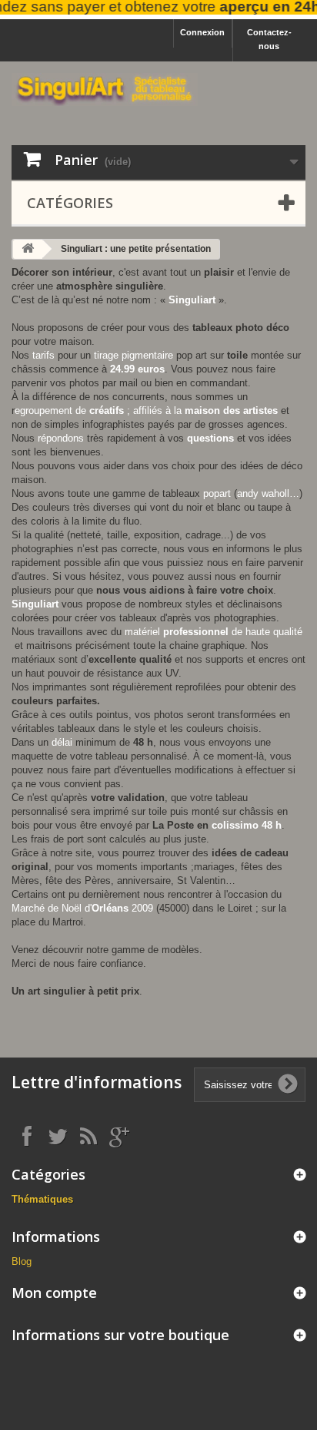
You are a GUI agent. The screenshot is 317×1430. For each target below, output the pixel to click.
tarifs (43, 355)
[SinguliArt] (105, 89)
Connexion (202, 32)
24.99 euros (137, 369)
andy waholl (263, 493)
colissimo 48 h (247, 825)
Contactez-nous (269, 39)
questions (210, 438)
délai (62, 742)
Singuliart (192, 300)
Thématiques (42, 1199)
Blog (22, 1261)
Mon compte (54, 1292)
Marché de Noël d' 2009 (82, 908)
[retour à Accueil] (27, 249)
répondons (61, 438)
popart (217, 493)
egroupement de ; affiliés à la (146, 410)
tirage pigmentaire (133, 355)
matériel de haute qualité (213, 631)
